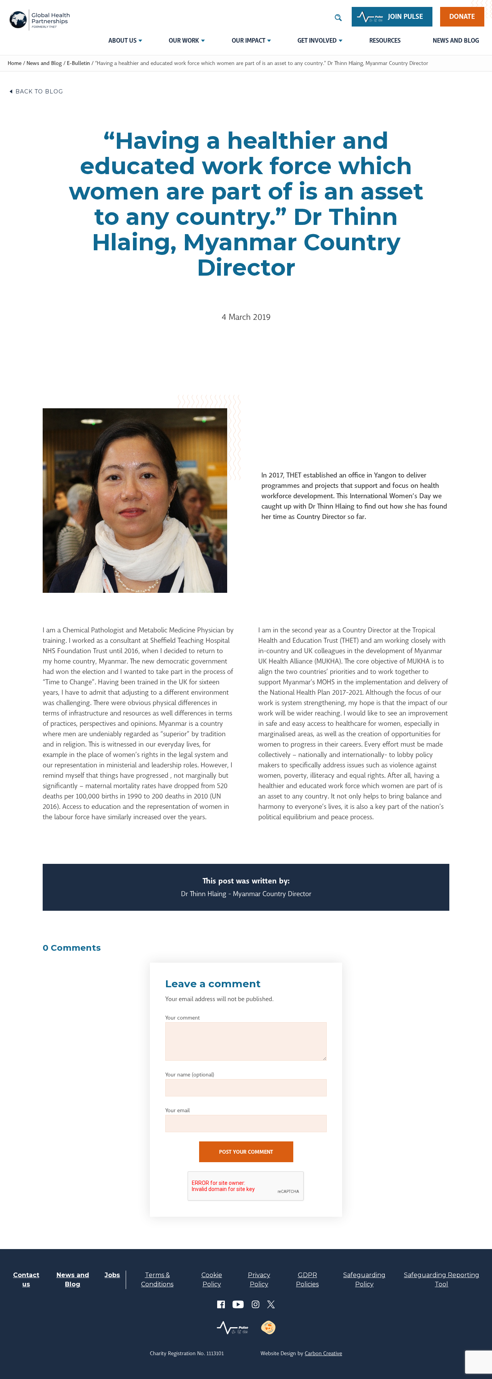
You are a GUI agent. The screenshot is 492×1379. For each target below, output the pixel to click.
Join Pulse (405, 16)
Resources (385, 41)
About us (122, 41)
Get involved (317, 41)
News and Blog (456, 41)
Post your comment (246, 1152)
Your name (189, 1074)
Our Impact (248, 41)
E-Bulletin (78, 63)
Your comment (182, 1017)
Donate (462, 16)
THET (39, 20)
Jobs (112, 1275)
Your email (177, 1110)
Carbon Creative (323, 1353)
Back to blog (39, 91)
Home (15, 63)
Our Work (184, 41)
